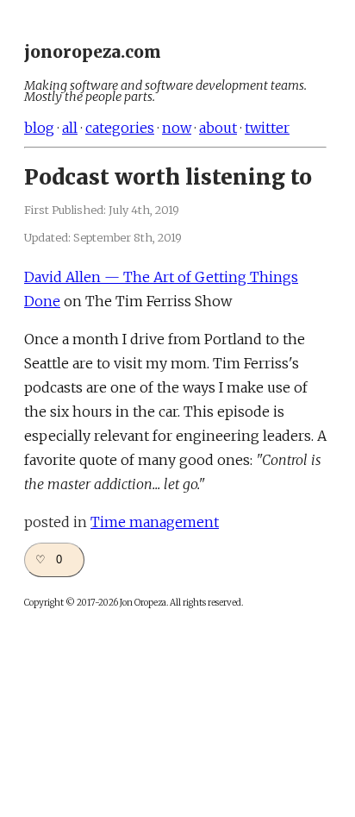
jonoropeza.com (92, 52)
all (70, 127)
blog (39, 127)
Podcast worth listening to (168, 177)
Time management (154, 522)
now (176, 127)
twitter (267, 127)
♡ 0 (48, 559)
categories (119, 127)
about (218, 127)
